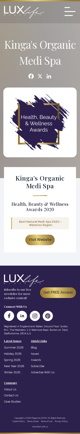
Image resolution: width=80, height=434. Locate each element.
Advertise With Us (42, 372)
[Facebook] (31, 77)
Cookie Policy (18, 421)
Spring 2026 (12, 360)
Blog (34, 347)
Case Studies (12, 401)
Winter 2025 (12, 372)
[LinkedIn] (22, 316)
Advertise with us (40, 426)
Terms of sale (33, 421)
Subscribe (37, 366)
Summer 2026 (14, 347)
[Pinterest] (48, 316)
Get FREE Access (58, 292)
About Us (10, 389)
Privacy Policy (61, 421)
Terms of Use (46, 421)
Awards (36, 360)
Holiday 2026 (13, 353)
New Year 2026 (14, 366)
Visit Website (40, 239)
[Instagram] (35, 316)
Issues (35, 353)
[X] (40, 77)
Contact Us (11, 395)
